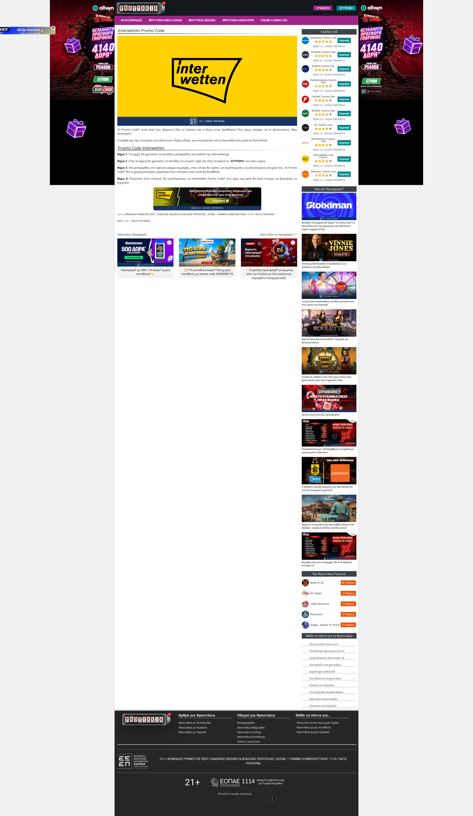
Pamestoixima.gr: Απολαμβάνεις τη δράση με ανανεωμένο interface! (328, 450)
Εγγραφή (219, 200)
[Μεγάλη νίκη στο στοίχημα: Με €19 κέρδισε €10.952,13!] (329, 546)
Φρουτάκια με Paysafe (192, 732)
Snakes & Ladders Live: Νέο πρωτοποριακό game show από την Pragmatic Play (326, 378)
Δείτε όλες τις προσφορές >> (278, 234)
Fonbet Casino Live (323, 96)
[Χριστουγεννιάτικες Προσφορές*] (329, 399)
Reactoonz (316, 614)
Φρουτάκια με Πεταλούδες (195, 722)
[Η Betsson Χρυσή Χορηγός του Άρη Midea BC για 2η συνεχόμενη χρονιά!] (329, 471)
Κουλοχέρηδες (131, 20)
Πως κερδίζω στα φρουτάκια (325, 664)
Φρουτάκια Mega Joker (165, 20)
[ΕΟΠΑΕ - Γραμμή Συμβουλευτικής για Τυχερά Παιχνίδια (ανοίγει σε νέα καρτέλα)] (247, 782)
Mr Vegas (316, 593)
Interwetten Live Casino (323, 156)
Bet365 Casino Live (323, 111)
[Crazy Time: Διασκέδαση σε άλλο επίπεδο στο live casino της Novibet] (329, 286)
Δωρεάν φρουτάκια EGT (322, 671)
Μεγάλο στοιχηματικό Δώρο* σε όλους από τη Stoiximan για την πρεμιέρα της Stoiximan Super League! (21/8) (328, 226)
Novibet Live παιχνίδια (321, 685)
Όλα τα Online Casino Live (323, 644)
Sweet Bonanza (319, 603)
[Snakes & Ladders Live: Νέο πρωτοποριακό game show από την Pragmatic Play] (329, 361)
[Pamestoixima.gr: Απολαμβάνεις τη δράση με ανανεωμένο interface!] (329, 433)
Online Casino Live (274, 20)
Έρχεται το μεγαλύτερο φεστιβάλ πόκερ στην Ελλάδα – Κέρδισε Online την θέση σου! (328, 526)
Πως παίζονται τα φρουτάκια (325, 678)
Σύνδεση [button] (322, 8)
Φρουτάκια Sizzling (202, 20)
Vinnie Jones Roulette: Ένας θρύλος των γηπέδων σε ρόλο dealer (324, 265)
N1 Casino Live (323, 125)
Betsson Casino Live (323, 171)
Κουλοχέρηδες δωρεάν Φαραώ (326, 692)
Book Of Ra (317, 582)
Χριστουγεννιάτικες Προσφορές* (321, 414)
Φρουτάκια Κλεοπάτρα (238, 20)
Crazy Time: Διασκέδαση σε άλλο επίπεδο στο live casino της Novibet (328, 303)
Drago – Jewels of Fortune (325, 625)
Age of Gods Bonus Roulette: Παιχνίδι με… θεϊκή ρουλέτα (326, 340)
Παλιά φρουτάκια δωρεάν (323, 699)
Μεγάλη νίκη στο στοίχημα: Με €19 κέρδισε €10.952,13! (327, 564)
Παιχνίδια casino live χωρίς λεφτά (318, 723)
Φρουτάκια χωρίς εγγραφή (313, 732)
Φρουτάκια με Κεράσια (193, 727)
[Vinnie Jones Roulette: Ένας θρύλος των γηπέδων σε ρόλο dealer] (329, 248)
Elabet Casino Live (323, 66)
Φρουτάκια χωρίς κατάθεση (314, 727)
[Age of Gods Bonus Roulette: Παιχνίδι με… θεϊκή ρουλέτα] (329, 323)
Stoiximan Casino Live (323, 38)
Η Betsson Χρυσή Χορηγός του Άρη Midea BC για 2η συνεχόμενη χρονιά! (327, 488)
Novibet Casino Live (323, 52)
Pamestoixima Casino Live (323, 81)
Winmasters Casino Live (323, 140)
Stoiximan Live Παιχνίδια (323, 705)
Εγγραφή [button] (346, 8)
